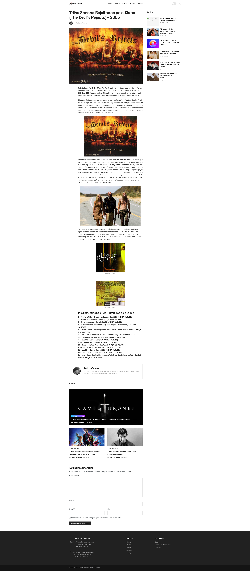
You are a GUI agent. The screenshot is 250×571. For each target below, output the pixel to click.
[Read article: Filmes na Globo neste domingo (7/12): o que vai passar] (153, 43)
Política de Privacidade (163, 545)
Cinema (132, 3)
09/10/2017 (89, 422)
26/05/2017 (125, 457)
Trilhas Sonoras (78, 416)
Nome (72, 500)
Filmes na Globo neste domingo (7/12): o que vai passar (169, 42)
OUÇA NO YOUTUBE (123, 317)
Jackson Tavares (81, 23)
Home (110, 3)
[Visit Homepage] (81, 3)
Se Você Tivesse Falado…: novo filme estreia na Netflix (169, 76)
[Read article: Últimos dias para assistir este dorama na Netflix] (153, 55)
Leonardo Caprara (79, 422)
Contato (140, 3)
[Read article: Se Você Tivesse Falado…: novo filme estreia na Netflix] (153, 77)
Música (124, 3)
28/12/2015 (93, 23)
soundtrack (115, 160)
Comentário (74, 476)
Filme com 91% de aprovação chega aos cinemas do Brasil (168, 31)
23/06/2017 (87, 457)
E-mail (72, 509)
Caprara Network (80, 554)
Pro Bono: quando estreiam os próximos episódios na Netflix (170, 64)
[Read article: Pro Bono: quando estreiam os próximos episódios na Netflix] (153, 65)
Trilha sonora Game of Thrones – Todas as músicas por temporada (100, 419)
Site (108, 509)
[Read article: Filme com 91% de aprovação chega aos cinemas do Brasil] (153, 32)
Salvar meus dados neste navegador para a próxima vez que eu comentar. (96, 518)
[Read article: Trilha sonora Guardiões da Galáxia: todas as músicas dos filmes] (86, 437)
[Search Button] (180, 3)
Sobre (157, 542)
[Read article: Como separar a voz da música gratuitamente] (153, 21)
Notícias (117, 3)
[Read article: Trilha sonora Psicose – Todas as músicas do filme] (125, 437)
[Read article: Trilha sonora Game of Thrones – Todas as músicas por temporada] (106, 407)
